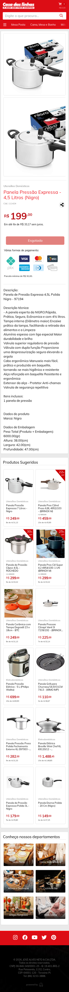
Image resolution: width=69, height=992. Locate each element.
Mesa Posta (18, 24)
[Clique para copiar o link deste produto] (62, 205)
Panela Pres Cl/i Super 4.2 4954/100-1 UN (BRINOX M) (50, 567)
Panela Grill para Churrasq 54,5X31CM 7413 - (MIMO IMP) (50, 686)
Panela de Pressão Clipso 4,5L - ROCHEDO (16, 567)
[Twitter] (44, 938)
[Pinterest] (53, 938)
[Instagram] (15, 938)
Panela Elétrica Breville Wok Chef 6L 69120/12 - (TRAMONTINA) (49, 746)
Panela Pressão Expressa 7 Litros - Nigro (16, 508)
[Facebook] (25, 938)
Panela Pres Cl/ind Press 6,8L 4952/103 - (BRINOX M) (49, 508)
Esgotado (35, 240)
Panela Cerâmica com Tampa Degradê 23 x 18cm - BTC (18, 627)
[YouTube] (34, 938)
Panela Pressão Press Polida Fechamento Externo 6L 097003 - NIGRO (18, 746)
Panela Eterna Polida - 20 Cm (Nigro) (50, 804)
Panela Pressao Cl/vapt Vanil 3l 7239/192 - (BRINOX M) (49, 627)
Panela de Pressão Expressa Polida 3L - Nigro (17, 805)
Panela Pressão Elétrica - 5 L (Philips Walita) (17, 686)
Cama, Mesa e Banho (43, 24)
